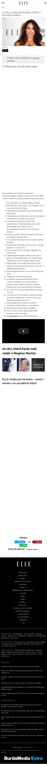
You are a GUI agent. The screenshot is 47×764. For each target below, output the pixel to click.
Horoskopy (23, 620)
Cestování (30, 636)
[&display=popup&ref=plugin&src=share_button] (3, 50)
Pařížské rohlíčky (31, 652)
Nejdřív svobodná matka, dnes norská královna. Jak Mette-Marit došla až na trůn (23, 718)
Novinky (20, 8)
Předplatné (23, 575)
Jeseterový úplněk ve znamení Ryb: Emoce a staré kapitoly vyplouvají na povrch (22, 678)
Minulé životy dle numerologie (36, 642)
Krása (23, 599)
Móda (23, 596)
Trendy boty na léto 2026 (8, 646)
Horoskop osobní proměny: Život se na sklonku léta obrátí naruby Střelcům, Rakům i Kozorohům (23, 724)
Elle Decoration (23, 617)
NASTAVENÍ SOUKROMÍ (23, 611)
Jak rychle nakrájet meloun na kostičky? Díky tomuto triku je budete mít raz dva (22, 736)
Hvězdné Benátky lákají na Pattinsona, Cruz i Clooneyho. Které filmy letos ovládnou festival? (23, 688)
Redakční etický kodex (22, 581)
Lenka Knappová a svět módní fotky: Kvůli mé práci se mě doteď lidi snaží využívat (22, 694)
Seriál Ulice (26, 644)
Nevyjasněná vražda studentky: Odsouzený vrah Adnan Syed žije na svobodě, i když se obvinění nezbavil (21, 705)
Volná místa (22, 584)
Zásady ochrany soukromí (22, 608)
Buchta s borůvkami (31, 654)
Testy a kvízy (12, 636)
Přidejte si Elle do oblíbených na (23, 59)
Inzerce (22, 587)
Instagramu (13, 316)
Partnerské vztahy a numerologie (12, 644)
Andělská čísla (21, 636)
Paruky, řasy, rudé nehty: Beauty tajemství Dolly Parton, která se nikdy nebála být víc (22, 671)
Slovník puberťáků (29, 634)
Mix (23, 623)
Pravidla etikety (17, 634)
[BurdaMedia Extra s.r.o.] (23, 758)
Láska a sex (23, 605)
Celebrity (10, 8)
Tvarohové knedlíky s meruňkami (24, 650)
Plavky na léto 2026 (37, 644)
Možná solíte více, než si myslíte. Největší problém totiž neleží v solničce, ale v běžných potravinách (22, 730)
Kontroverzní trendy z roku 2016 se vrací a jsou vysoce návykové (20, 666)
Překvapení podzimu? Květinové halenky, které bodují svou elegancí (21, 683)
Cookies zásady (23, 614)
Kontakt (23, 578)
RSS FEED (23, 593)
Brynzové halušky (18, 654)
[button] (23, 331)
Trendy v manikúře (20, 642)
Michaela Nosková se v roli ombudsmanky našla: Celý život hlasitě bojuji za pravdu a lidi (23, 712)
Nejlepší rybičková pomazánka (15, 652)
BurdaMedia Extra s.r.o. (28, 747)
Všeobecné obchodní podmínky (22, 590)
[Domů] (23, 564)
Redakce (5, 47)
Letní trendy (14, 638)
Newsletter (22, 572)
